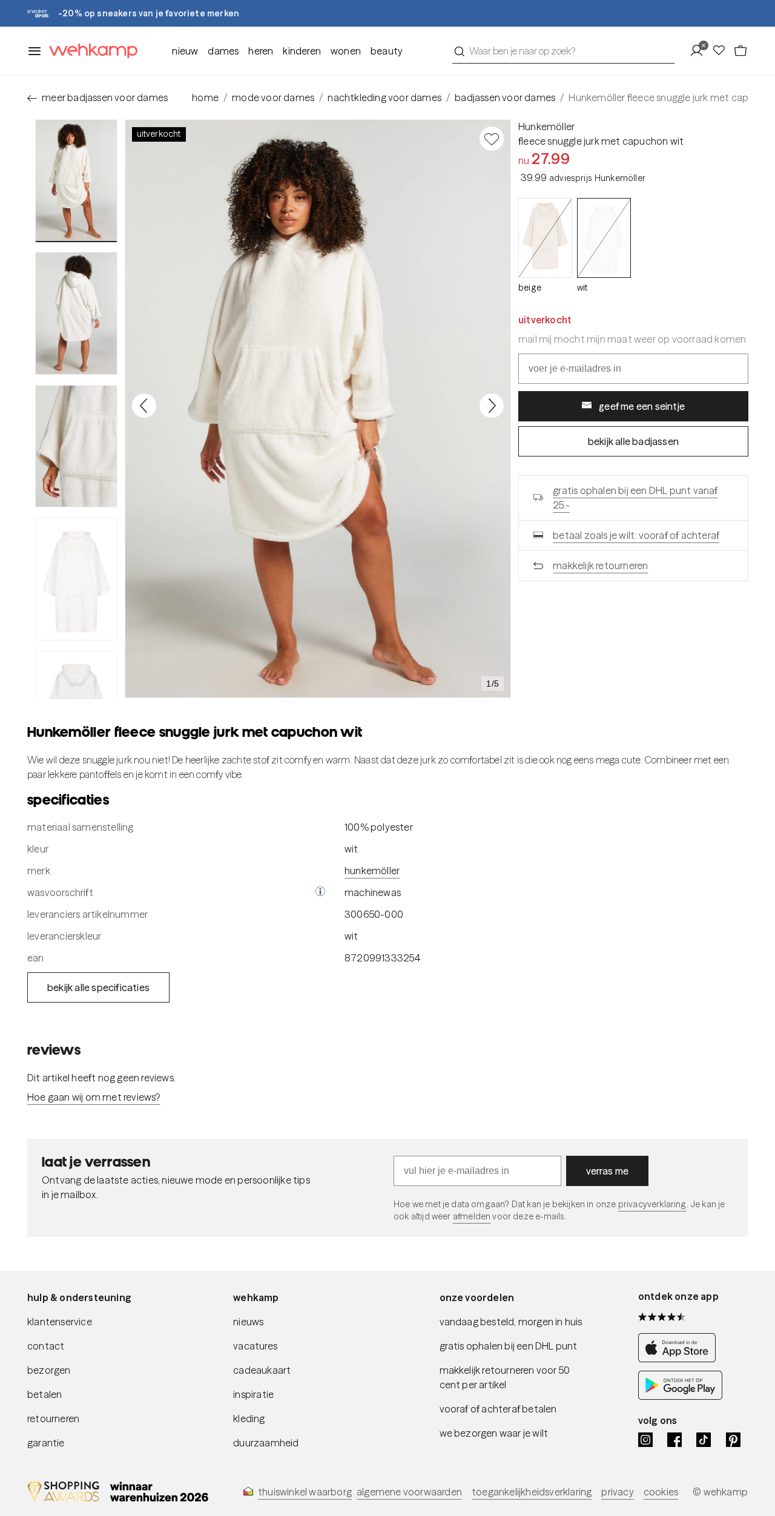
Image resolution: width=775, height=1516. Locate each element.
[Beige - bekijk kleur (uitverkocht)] (545, 238)
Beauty (387, 51)
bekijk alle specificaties (98, 987)
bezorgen (49, 1370)
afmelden (471, 1216)
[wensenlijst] (722, 51)
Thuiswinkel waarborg (305, 1492)
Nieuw (185, 51)
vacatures (255, 1346)
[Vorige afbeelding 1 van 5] (144, 406)
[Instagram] (645, 1439)
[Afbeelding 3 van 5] (76, 446)
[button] (320, 892)
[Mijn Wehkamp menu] (700, 51)
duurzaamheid (265, 1443)
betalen (44, 1394)
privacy (617, 1492)
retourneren (53, 1418)
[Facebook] (674, 1439)
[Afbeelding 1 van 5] (76, 180)
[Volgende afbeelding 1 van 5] (492, 406)
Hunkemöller (546, 126)
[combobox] (563, 51)
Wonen (346, 51)
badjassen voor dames (505, 97)
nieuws (248, 1322)
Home (205, 97)
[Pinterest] (733, 1439)
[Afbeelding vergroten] (318, 408)
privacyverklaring (652, 1204)
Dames (223, 51)
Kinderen (302, 51)
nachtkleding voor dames (384, 97)
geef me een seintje (642, 406)
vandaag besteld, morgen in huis (511, 1322)
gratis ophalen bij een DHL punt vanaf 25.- (635, 497)
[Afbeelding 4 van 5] (76, 579)
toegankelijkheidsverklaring (532, 1492)
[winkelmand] (740, 51)
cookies (661, 1492)
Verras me (607, 1171)
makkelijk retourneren (600, 565)
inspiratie (253, 1394)
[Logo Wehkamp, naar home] (89, 51)
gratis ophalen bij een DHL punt (509, 1346)
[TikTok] (703, 1439)
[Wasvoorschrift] (320, 892)
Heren (260, 51)
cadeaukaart (262, 1370)
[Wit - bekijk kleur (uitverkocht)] (604, 238)
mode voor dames (273, 97)
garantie (46, 1443)
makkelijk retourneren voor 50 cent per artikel (505, 1377)
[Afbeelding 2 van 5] (76, 313)
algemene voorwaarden (409, 1492)
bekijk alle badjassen (633, 441)
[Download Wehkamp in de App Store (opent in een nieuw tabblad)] (680, 1359)
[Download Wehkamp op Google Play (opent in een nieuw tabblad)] (680, 1396)
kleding (249, 1418)
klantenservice (59, 1322)
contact (45, 1346)
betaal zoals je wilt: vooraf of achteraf (636, 535)
